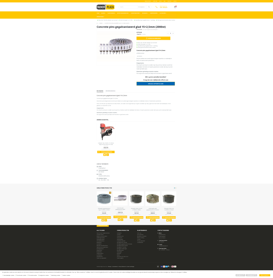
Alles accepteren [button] (264, 275)
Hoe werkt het (140, 234)
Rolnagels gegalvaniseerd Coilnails (124, 244)
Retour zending (140, 237)
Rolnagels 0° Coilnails (121, 247)
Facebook (158, 266)
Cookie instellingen (130, 266)
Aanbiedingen (100, 16)
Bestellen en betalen (141, 236)
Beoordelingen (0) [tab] (110, 91)
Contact (169, 1)
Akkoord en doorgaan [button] (251, 275)
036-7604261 (161, 241)
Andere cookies (66, 275)
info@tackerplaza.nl (163, 245)
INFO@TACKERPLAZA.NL (104, 176)
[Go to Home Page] (97, 23)
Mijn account (148, 1)
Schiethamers (100, 256)
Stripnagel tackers (101, 239)
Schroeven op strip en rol (122, 256)
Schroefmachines (135, 13)
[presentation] (97, 47)
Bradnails (119, 253)
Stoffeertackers (100, 253)
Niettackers (99, 242)
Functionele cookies (21, 275)
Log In (175, 1)
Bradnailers (99, 251)
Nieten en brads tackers (102, 236)
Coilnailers (119, 233)
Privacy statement (141, 240)
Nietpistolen (99, 250)
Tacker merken (111, 13)
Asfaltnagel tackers (101, 237)
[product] (106, 132)
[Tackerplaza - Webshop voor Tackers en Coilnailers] (105, 6)
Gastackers (99, 244)
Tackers (103, 13)
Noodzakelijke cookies (9, 275)
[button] (174, 188)
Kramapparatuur (100, 248)
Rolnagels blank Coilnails (122, 245)
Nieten (118, 255)
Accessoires (163, 13)
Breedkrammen (120, 250)
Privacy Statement (122, 266)
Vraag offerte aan (155, 84)
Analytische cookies (44, 275)
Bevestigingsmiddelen (122, 13)
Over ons (155, 1)
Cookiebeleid (140, 242)
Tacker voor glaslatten (101, 258)
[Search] (149, 6)
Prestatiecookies (33, 275)
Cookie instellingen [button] (240, 275)
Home (98, 13)
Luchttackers (99, 255)
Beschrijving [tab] (100, 91)
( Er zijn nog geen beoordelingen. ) (150, 29)
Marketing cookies (55, 275)
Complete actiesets (121, 240)
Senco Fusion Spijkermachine (103, 233)
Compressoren (153, 13)
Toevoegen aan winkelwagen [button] (106, 152)
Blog (160, 1)
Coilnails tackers (100, 234)
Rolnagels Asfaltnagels (122, 248)
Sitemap (109, 266)
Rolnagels (144, 13)
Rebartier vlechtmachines (102, 245)
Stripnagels (119, 251)
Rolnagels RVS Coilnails (122, 242)
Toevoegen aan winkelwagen (154, 38)
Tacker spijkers (120, 258)
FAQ (164, 1)
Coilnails (119, 234)
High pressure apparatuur (102, 247)
